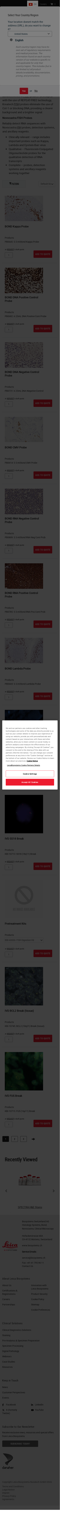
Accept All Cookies (30, 782)
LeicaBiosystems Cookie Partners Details (23, 765)
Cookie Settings (30, 774)
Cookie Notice (32, 761)
